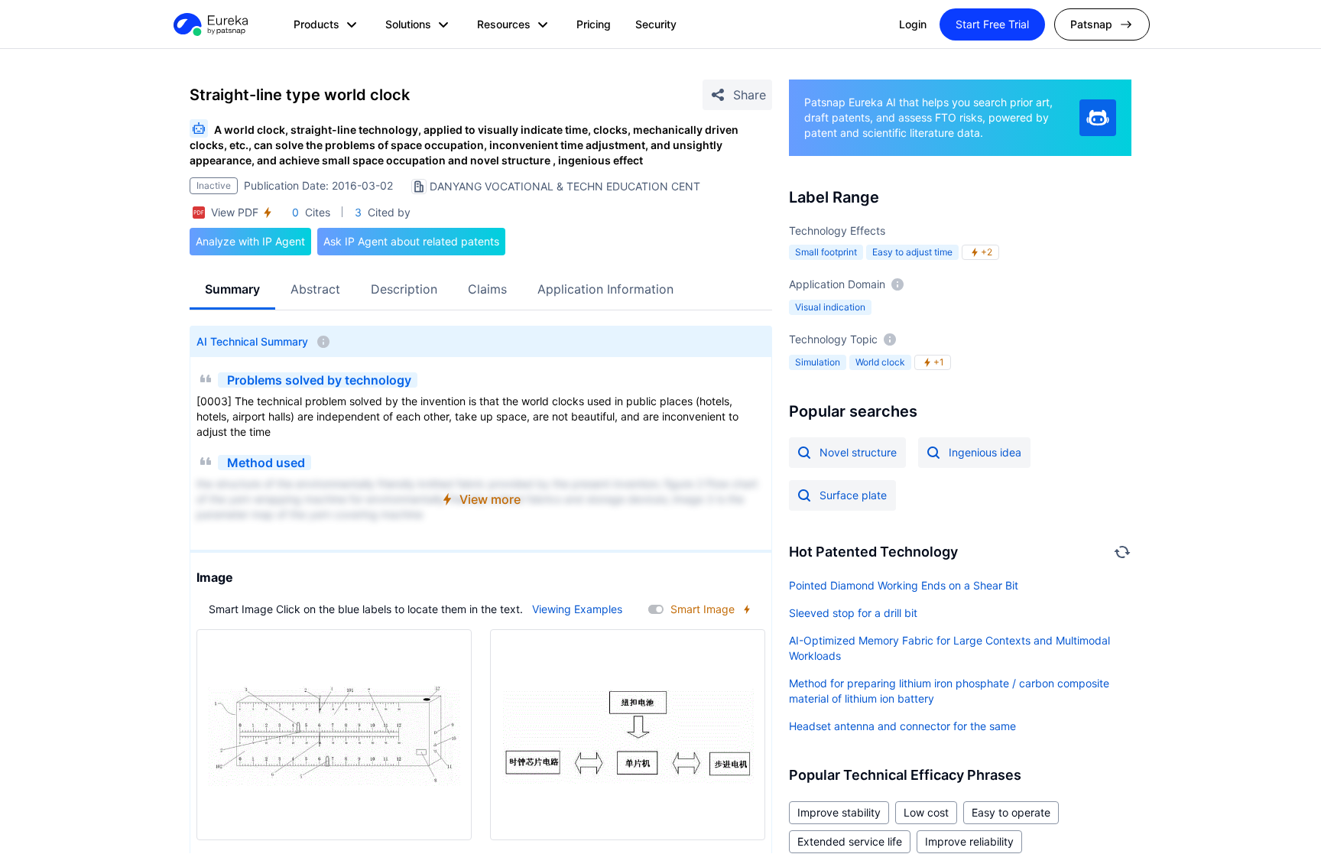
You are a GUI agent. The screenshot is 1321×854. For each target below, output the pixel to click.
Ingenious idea (985, 452)
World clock (880, 362)
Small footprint (826, 252)
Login (913, 24)
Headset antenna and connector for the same (902, 725)
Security (656, 24)
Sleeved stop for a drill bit (853, 612)
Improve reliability (969, 841)
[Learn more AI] (1097, 117)
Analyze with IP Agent (250, 241)
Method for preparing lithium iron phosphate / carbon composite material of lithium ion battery (949, 691)
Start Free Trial (992, 24)
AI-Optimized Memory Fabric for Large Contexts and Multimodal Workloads (949, 648)
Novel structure (858, 452)
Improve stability (839, 812)
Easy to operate (1011, 812)
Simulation (817, 362)
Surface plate (853, 495)
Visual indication (830, 307)
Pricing (593, 24)
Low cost (926, 812)
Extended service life (849, 841)
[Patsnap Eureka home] (209, 24)
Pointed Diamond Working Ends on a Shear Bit (903, 585)
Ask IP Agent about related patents (411, 241)
